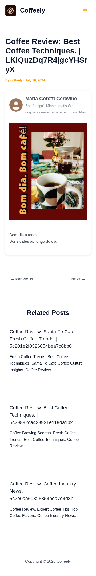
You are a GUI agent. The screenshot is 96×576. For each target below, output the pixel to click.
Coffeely (32, 10)
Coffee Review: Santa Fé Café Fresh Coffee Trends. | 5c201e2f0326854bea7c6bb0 (42, 339)
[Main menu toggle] (85, 10)
